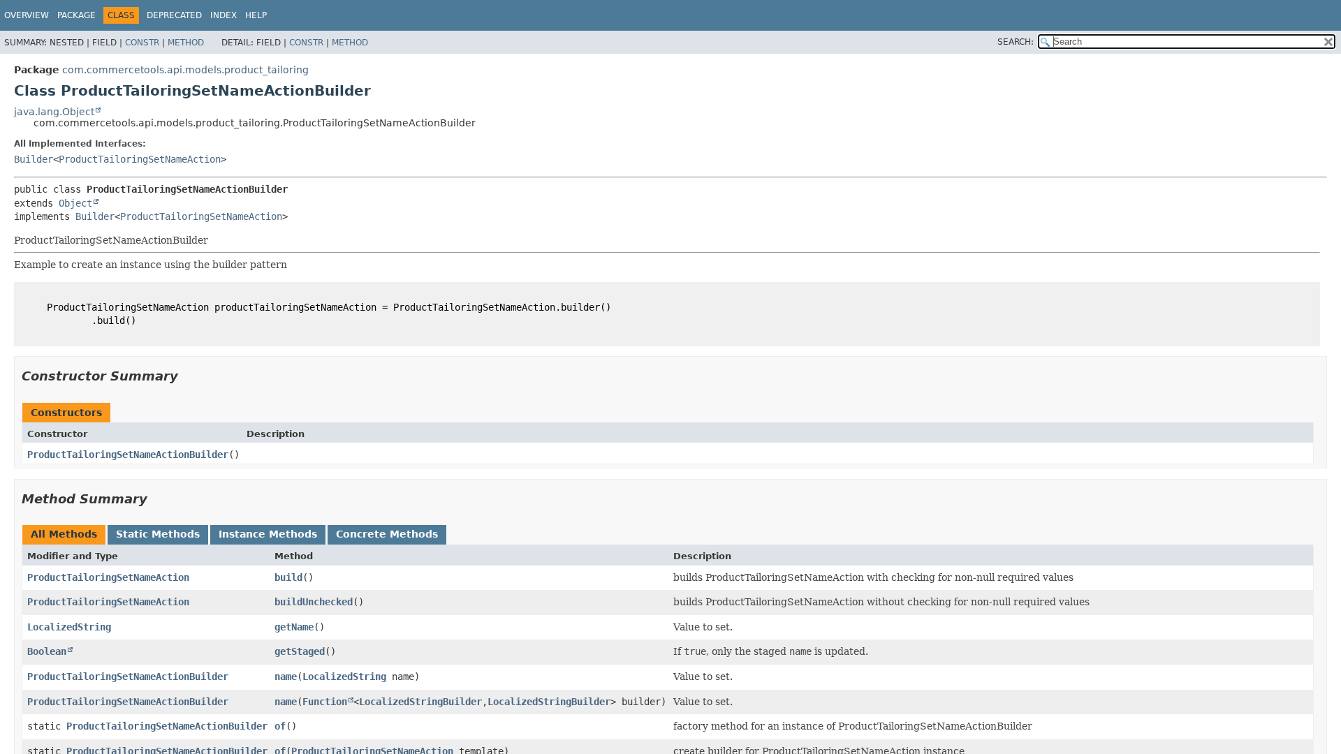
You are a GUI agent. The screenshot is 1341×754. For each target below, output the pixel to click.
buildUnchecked (313, 601)
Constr (142, 42)
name (285, 676)
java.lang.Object (54, 111)
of (280, 726)
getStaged (299, 651)
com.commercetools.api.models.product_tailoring (185, 69)
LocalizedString (69, 627)
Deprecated (174, 15)
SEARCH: (1015, 42)
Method (186, 42)
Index (223, 15)
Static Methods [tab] (158, 534)
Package (76, 15)
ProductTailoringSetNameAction (140, 159)
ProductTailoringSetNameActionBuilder (127, 454)
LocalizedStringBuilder (420, 701)
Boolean (46, 651)
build (288, 577)
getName (294, 627)
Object (75, 203)
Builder (33, 159)
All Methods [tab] (64, 534)
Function (324, 701)
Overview (26, 15)
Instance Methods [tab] (268, 534)
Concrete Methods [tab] (387, 534)
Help (256, 15)
